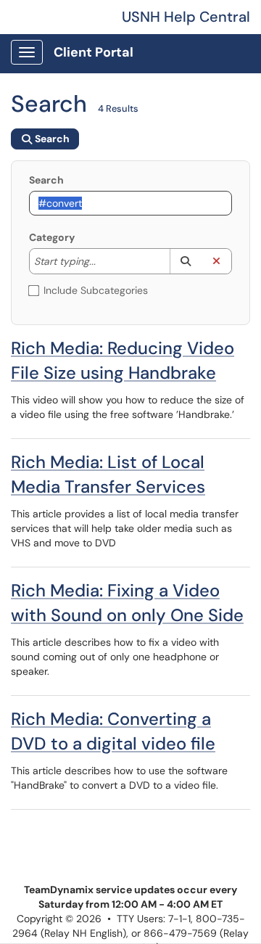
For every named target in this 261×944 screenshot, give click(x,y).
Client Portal (93, 52)
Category (52, 237)
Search (46, 179)
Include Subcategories (96, 290)
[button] (185, 261)
